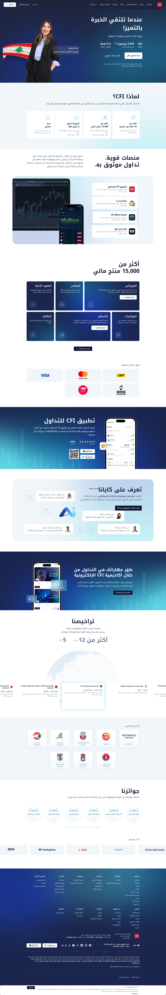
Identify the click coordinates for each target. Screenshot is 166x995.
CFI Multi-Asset (97, 889)
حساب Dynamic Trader (76, 883)
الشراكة (115, 4)
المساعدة (79, 909)
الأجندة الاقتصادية (59, 889)
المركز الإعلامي (117, 925)
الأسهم (137, 883)
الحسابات (80, 876)
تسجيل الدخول (24, 4)
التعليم (137, 909)
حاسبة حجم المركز (59, 892)
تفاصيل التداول (39, 876)
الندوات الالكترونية (134, 916)
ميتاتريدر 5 (99, 883)
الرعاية (119, 922)
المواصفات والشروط (39, 886)
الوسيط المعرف (60, 913)
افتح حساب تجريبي (93, 55)
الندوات (137, 919)
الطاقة (137, 886)
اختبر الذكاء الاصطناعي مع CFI (128, 508)
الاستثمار (117, 876)
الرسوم (43, 883)
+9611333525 (99, 937)
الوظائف (99, 916)
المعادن (137, 889)
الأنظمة (99, 909)
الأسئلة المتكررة (78, 913)
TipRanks (61, 880)
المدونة (137, 928)
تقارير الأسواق (135, 925)
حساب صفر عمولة (78, 880)
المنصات (99, 876)
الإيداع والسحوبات (40, 880)
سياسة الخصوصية (124, 977)
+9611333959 (90, 937)
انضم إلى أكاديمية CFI (123, 592)
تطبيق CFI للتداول (97, 880)
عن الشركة (117, 909)
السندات (137, 898)
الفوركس (136, 880)
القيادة (119, 916)
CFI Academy (135, 913)
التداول (136, 876)
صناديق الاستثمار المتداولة (132, 895)
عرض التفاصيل (135, 993)
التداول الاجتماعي (59, 883)
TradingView (98, 886)
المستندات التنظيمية (96, 919)
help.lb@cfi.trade (71, 937)
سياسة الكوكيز (135, 977)
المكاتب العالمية (116, 919)
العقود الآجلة (135, 901)
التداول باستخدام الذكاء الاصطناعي (116, 496)
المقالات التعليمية (134, 922)
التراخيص (99, 913)
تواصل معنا (80, 916)
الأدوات (61, 876)
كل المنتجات (136, 904)
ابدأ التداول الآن (115, 55)
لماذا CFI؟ (118, 913)
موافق (31, 988)
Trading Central (59, 886)
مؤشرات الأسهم (134, 892)
